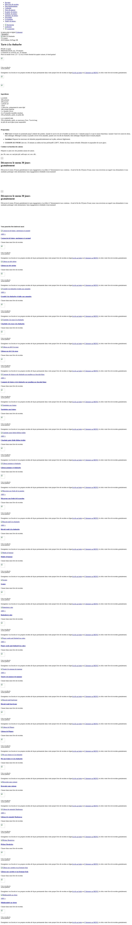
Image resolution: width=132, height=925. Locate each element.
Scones (3, 584)
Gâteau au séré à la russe (9, 351)
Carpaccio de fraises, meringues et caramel (16, 238)
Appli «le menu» (10, 21)
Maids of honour (6, 557)
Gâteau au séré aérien (8, 265)
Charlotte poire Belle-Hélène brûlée (13, 440)
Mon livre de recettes (12, 4)
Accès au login (77, 73)
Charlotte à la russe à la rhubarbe (12, 324)
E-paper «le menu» (11, 12)
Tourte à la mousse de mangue (11, 677)
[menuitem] (68, 3)
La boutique (9, 19)
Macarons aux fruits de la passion (12, 498)
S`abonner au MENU (91, 73)
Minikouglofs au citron (9, 902)
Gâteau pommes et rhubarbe (11, 468)
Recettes (7, 2)
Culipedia (8, 8)
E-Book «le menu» (11, 14)
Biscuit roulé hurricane (9, 704)
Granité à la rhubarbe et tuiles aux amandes (16, 296)
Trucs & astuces (10, 10)
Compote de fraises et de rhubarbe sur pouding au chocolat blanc (23, 382)
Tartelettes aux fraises (8, 409)
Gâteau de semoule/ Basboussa (11, 817)
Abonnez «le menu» (11, 15)
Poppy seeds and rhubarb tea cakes (13, 646)
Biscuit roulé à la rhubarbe (10, 529)
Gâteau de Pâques (7, 731)
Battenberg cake (6, 615)
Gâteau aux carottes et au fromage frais (14, 872)
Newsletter (8, 17)
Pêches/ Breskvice (7, 844)
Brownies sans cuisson (8, 786)
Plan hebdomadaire (11, 6)
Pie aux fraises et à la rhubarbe (11, 759)
